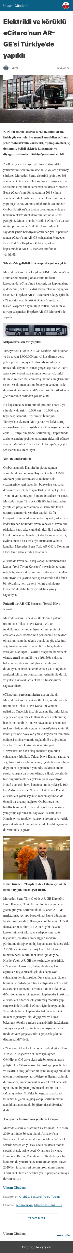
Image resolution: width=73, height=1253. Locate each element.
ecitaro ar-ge (24, 1205)
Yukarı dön (63, 1235)
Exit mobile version (36, 1247)
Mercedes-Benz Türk (48, 1205)
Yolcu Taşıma (51, 1196)
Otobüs (24, 1196)
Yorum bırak (36, 1217)
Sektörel (36, 1196)
